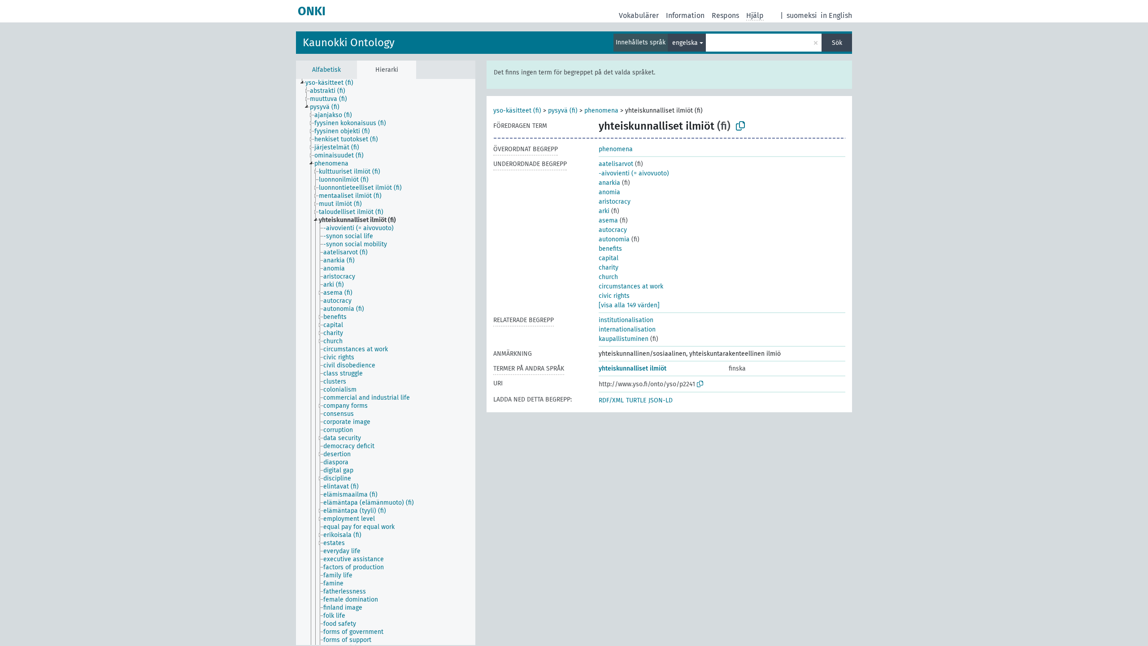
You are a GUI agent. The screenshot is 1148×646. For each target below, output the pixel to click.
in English (836, 15)
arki (604, 211)
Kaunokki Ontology (349, 42)
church (608, 277)
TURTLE (636, 400)
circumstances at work (631, 286)
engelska (685, 43)
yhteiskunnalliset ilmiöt (632, 368)
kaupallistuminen (623, 339)
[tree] (385, 362)
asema (608, 220)
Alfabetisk (326, 70)
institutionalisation (626, 320)
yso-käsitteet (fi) (517, 110)
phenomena (601, 110)
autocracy (613, 230)
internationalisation (627, 329)
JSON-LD (660, 400)
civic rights (614, 296)
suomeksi (802, 15)
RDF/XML (611, 400)
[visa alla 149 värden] (629, 305)
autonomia (614, 239)
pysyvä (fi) (563, 110)
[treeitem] (333, 83)
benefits (610, 249)
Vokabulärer (639, 15)
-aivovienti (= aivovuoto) (634, 173)
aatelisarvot (616, 164)
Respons (725, 15)
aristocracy (615, 201)
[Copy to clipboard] (740, 126)
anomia (609, 192)
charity (608, 267)
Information (685, 15)
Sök (837, 43)
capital (608, 258)
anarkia (609, 183)
